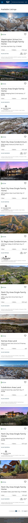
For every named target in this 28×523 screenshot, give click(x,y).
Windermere (21, 518)
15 (22, 511)
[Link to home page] (8, 2)
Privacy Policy (18, 519)
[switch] (25, 34)
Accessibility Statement (9, 520)
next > (25, 511)
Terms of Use (10, 519)
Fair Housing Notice (19, 520)
